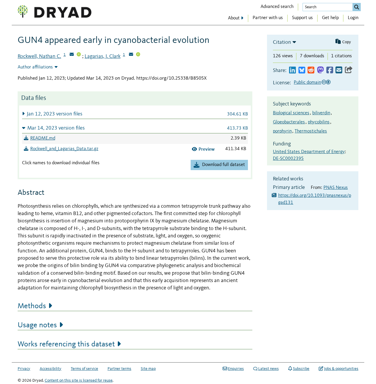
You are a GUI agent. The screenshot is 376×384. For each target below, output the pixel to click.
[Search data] (356, 7)
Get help (330, 18)
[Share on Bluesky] (301, 70)
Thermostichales (311, 131)
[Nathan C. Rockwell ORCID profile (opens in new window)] (78, 54)
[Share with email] (338, 70)
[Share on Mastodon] (320, 70)
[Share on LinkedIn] (292, 70)
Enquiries (236, 369)
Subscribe (301, 369)
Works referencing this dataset (66, 344)
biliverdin (321, 113)
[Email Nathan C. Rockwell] (71, 54)
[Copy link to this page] (348, 70)
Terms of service (84, 369)
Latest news (268, 369)
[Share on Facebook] (329, 70)
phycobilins (319, 122)
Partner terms (119, 369)
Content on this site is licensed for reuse (79, 380)
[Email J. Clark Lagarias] (131, 54)
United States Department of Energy (309, 152)
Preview (207, 149)
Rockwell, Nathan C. (39, 56)
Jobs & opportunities (341, 369)
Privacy (24, 369)
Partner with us (268, 18)
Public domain (307, 82)
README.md (42, 138)
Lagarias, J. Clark (102, 56)
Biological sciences (291, 113)
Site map (148, 369)
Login (353, 18)
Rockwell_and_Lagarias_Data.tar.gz (64, 149)
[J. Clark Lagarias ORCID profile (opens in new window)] (138, 54)
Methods (32, 306)
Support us (302, 18)
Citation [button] (282, 42)
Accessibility (50, 369)
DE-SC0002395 (288, 158)
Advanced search (277, 6)
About (234, 18)
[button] (135, 113)
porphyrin (282, 131)
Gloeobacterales (289, 122)
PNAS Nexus (335, 187)
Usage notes (37, 325)
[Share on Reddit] (311, 70)
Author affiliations (35, 67)
